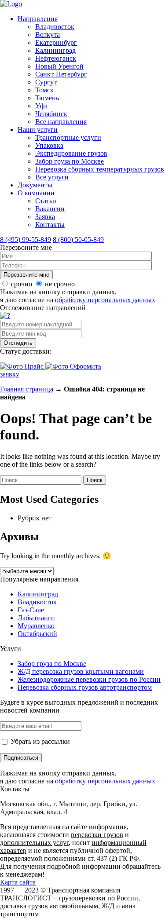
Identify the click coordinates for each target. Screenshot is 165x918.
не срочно (60, 284)
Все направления (61, 121)
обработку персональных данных (105, 300)
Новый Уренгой (59, 66)
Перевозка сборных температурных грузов (99, 169)
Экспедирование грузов (71, 153)
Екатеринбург (56, 42)
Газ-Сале (31, 610)
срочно (21, 284)
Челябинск (51, 113)
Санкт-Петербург (61, 74)
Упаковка (49, 145)
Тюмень (47, 98)
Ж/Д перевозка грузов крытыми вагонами (81, 671)
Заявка (45, 216)
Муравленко (36, 625)
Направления (38, 18)
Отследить (18, 343)
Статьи (45, 201)
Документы (35, 185)
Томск (44, 90)
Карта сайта (18, 882)
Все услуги (52, 177)
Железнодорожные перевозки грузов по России (89, 679)
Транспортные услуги (68, 137)
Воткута (47, 34)
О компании (36, 193)
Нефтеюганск (55, 58)
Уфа (41, 106)
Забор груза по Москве (69, 161)
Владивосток (54, 26)
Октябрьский (37, 633)
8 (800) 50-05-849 (78, 239)
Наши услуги (38, 129)
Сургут (46, 82)
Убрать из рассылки (39, 741)
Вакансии (50, 208)
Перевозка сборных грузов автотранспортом (85, 687)
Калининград (55, 50)
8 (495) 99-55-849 (25, 239)
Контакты (50, 224)
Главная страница (26, 389)
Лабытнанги (36, 618)
